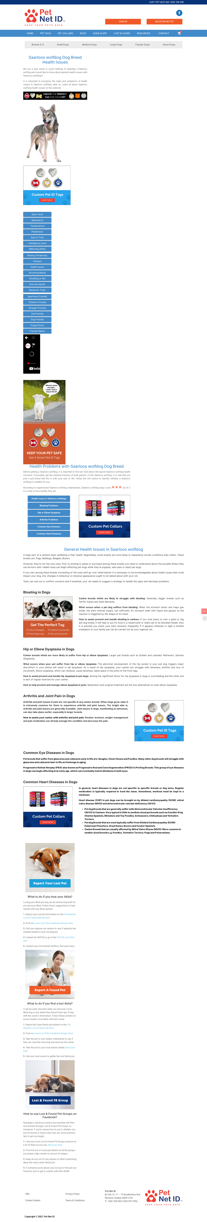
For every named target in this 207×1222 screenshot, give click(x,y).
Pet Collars (65, 33)
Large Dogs (116, 44)
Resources (143, 33)
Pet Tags (45, 33)
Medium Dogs (89, 44)
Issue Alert (100, 33)
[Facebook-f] (179, 13)
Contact (164, 33)
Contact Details (32, 1200)
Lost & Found (122, 33)
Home (30, 33)
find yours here (55, 1145)
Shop (83, 33)
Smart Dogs (169, 44)
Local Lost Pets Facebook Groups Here (53, 923)
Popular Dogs (142, 44)
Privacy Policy (72, 1194)
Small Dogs (63, 44)
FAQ (27, 1194)
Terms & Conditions (75, 1200)
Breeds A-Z (38, 44)
